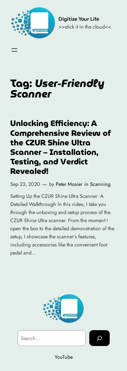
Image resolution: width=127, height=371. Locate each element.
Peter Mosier (69, 184)
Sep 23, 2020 (25, 184)
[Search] (99, 338)
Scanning (100, 184)
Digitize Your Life (79, 19)
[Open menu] (14, 50)
